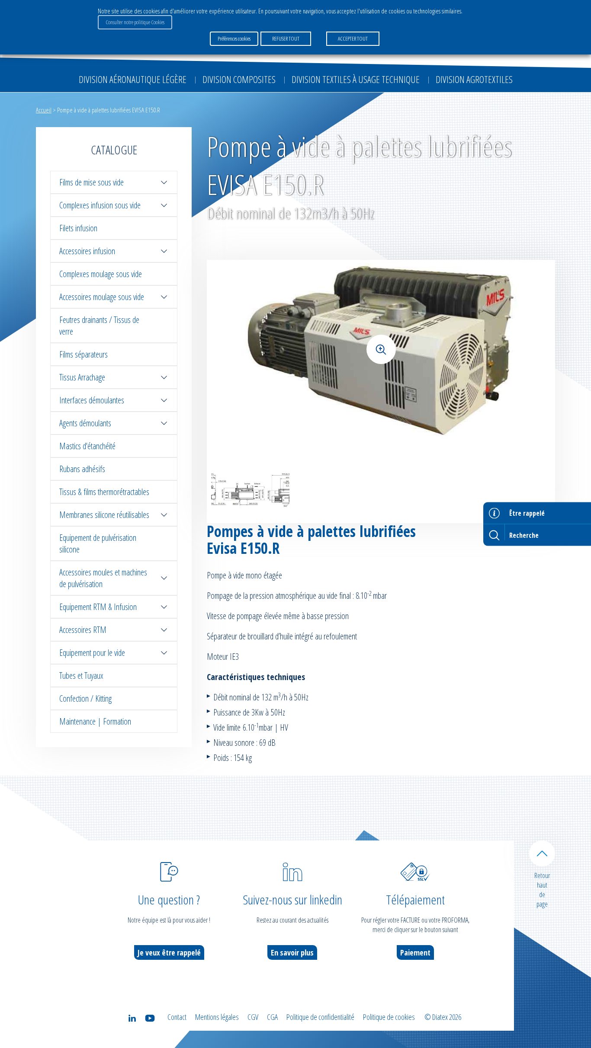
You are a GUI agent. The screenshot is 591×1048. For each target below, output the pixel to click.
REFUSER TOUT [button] (285, 38)
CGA (272, 1017)
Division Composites (239, 79)
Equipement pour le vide (92, 652)
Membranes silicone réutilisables (104, 515)
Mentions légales (217, 1017)
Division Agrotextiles (474, 79)
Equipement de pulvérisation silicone (97, 543)
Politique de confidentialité (320, 1017)
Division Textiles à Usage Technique (356, 79)
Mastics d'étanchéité (87, 446)
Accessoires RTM (82, 630)
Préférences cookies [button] (234, 38)
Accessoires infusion (87, 251)
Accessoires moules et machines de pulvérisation (103, 578)
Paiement (415, 952)
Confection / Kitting (85, 698)
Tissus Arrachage (82, 377)
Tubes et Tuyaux (81, 675)
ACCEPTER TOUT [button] (353, 38)
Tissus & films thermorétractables (104, 492)
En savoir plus (292, 952)
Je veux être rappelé (169, 952)
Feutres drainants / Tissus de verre (99, 325)
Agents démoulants (85, 423)
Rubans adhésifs (82, 469)
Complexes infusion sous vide (100, 205)
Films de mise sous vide (91, 182)
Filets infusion (78, 228)
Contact (176, 1017)
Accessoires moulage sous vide (101, 297)
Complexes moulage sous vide (100, 274)
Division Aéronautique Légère (132, 79)
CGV (252, 1017)
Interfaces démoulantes (91, 400)
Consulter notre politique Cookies (135, 22)
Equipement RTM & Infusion (98, 607)
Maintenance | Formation (95, 721)
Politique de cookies (389, 1017)
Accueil (43, 109)
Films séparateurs (83, 354)
